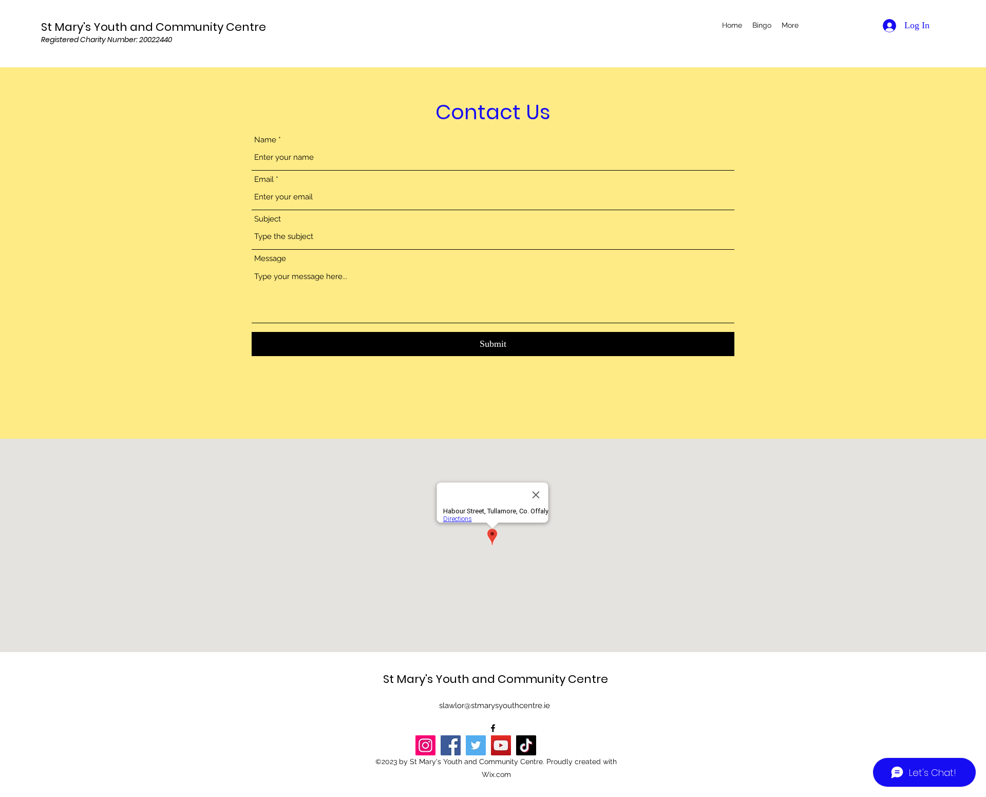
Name (265, 140)
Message (270, 259)
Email (264, 179)
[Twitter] (476, 745)
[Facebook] (451, 745)
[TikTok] (526, 745)
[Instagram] (425, 745)
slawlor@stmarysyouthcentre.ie (494, 705)
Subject (267, 219)
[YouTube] (501, 745)
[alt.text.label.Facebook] (493, 728)
